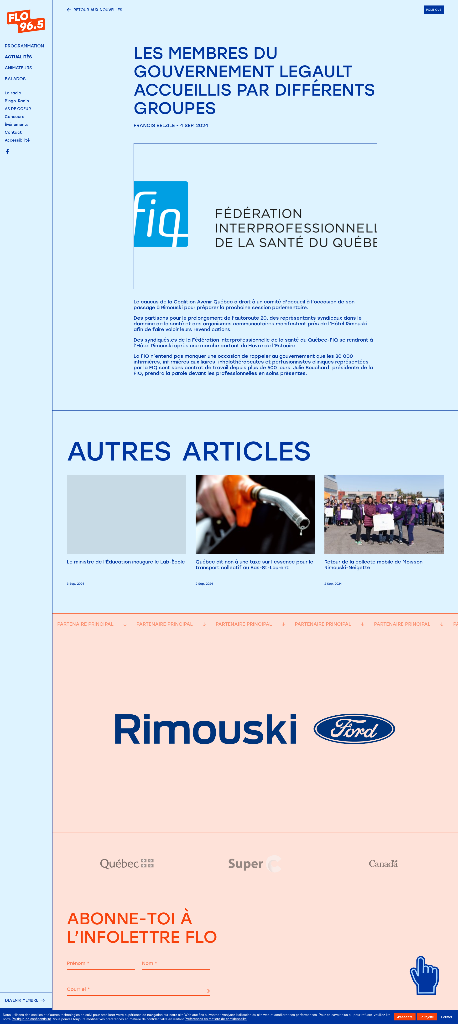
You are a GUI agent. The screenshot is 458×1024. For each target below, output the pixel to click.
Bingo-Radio (17, 101)
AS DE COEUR (18, 109)
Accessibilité (17, 140)
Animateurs (18, 68)
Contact (13, 132)
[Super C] (255, 864)
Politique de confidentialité (31, 1019)
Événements (16, 124)
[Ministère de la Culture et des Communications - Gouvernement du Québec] (127, 864)
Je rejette (427, 1017)
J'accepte (405, 1017)
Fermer (446, 1017)
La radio (13, 93)
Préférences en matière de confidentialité (216, 1019)
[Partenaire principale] (255, 821)
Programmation (24, 46)
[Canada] (383, 864)
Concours (14, 116)
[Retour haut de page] (424, 1002)
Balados (15, 79)
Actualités (18, 57)
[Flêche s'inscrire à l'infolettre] (207, 991)
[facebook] (7, 152)
